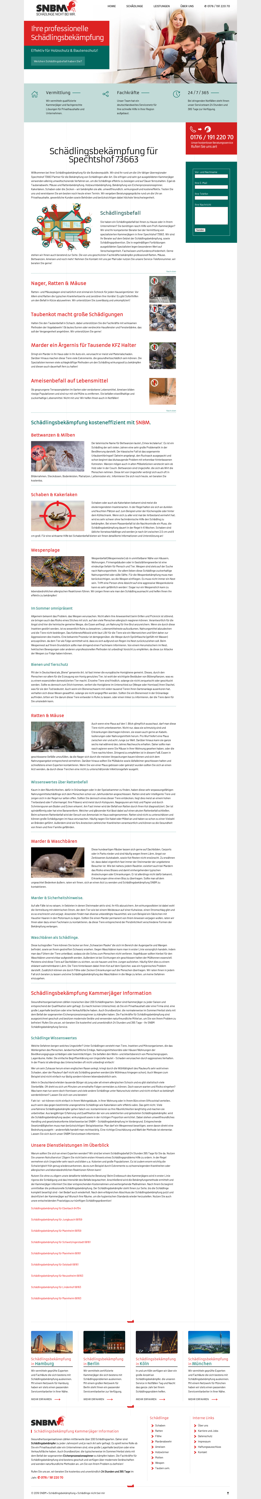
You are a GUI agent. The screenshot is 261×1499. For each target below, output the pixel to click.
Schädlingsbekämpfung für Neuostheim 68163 (57, 1275)
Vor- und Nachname (206, 172)
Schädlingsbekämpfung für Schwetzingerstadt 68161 (61, 1242)
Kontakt (202, 1452)
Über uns (187, 6)
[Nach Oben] (228, 1493)
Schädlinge (134, 6)
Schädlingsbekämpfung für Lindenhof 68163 (56, 1287)
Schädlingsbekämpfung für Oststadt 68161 (54, 1264)
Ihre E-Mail (201, 182)
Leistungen (162, 6)
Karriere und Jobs (208, 1430)
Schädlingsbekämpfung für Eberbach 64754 (56, 1208)
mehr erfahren (41, 1399)
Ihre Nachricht (203, 204)
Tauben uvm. (162, 1468)
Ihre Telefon (201, 193)
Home (112, 6)
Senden (200, 230)
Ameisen (160, 1446)
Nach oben (171, 271)
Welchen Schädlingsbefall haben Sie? (58, 61)
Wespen (159, 1462)
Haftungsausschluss (209, 1446)
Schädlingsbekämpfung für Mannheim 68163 (56, 1298)
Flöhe (158, 1436)
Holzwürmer (162, 1452)
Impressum (204, 1441)
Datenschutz (205, 1436)
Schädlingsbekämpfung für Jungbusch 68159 (56, 1219)
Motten (159, 1457)
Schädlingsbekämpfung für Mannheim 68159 (56, 1230)
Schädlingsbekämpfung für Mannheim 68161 (56, 1253)
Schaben (160, 1425)
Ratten (159, 1430)
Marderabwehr (163, 1441)
